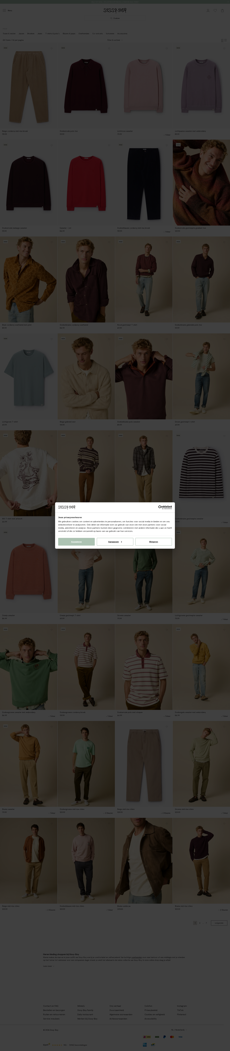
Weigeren (153, 541)
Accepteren (76, 541)
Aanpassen (113, 541)
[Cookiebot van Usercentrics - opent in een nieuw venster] (160, 507)
